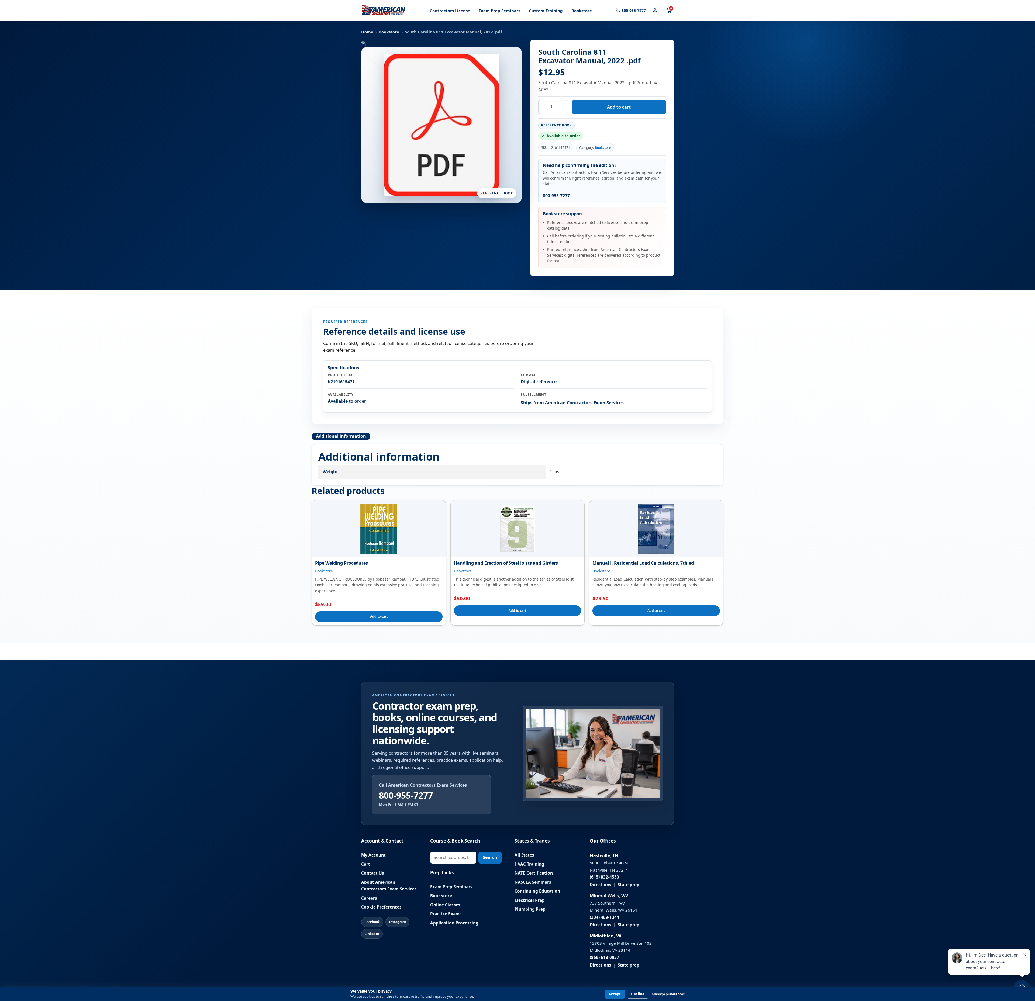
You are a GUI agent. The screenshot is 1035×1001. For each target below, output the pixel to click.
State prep (628, 885)
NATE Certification (534, 873)
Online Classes (445, 905)
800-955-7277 (556, 196)
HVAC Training (529, 864)
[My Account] (655, 10)
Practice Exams (446, 914)
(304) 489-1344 (604, 917)
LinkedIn (372, 933)
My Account (373, 855)
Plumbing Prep (530, 909)
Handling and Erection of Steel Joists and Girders (506, 563)
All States (524, 855)
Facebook (372, 922)
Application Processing (454, 923)
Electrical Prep (530, 900)
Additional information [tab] (341, 436)
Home (367, 31)
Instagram (397, 922)
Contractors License (450, 10)
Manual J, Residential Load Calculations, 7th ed (643, 563)
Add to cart (619, 107)
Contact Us (372, 873)
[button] (364, 43)
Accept (615, 994)
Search (490, 857)
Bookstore (581, 10)
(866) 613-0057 (604, 957)
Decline (637, 994)
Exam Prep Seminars (499, 10)
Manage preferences (668, 994)
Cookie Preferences (381, 907)
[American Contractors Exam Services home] (383, 10)
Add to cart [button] (379, 616)
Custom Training (546, 10)
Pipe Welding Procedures (341, 563)
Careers (369, 898)
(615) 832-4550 (604, 877)
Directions (600, 885)
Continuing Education (537, 891)
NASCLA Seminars (533, 882)
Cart (365, 864)
